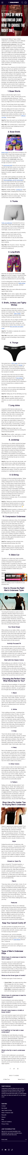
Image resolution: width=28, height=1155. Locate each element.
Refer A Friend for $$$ (7, 1112)
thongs (20, 365)
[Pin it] (17, 1068)
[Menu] (2, 2)
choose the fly (11, 876)
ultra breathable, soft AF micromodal (13, 180)
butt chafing (19, 378)
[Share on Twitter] (14, 1068)
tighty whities (17, 313)
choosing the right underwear (8, 44)
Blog (2, 1119)
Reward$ (3, 1114)
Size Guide (4, 1108)
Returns (3, 1117)
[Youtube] (5, 1149)
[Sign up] (26, 1139)
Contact (3, 1105)
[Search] (22, 2)
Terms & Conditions (6, 1121)
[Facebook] (2, 1149)
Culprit (4, 791)
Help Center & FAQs (6, 1110)
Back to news (14, 1075)
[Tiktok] (12, 1149)
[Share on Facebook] (10, 1068)
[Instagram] (9, 1149)
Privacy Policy (5, 1123)
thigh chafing (22, 283)
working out (19, 189)
